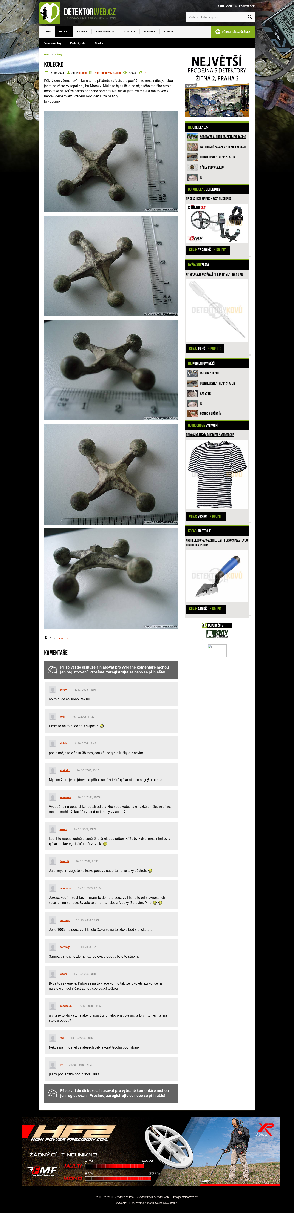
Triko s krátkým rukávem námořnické (210, 435)
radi (62, 1038)
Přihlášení (225, 6)
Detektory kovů (144, 1197)
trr (61, 1064)
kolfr (62, 716)
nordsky (65, 920)
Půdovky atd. (78, 43)
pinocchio (65, 888)
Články (82, 31)
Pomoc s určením (210, 413)
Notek (63, 743)
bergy (63, 689)
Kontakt (149, 31)
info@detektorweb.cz (185, 1197)
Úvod (47, 31)
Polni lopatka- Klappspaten (217, 157)
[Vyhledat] (250, 17)
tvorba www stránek (166, 1203)
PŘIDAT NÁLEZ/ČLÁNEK (235, 32)
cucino (83, 72)
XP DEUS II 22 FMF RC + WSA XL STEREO (208, 198)
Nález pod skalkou (212, 167)
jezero (63, 829)
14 (144, 72)
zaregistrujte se (119, 672)
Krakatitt (65, 770)
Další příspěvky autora (107, 72)
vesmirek (65, 797)
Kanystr (205, 393)
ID (201, 177)
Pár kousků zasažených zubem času (223, 147)
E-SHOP (168, 31)
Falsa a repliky (53, 43)
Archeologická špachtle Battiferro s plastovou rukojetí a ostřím (217, 542)
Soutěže (129, 31)
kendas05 (66, 1006)
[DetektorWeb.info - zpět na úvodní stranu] (80, 13)
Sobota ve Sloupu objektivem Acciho (223, 137)
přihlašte (156, 672)
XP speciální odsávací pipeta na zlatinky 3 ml (214, 274)
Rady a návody (106, 31)
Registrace (247, 6)
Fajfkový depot (209, 373)
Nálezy (64, 31)
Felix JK (64, 861)
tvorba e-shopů (145, 1203)
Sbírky (99, 43)
